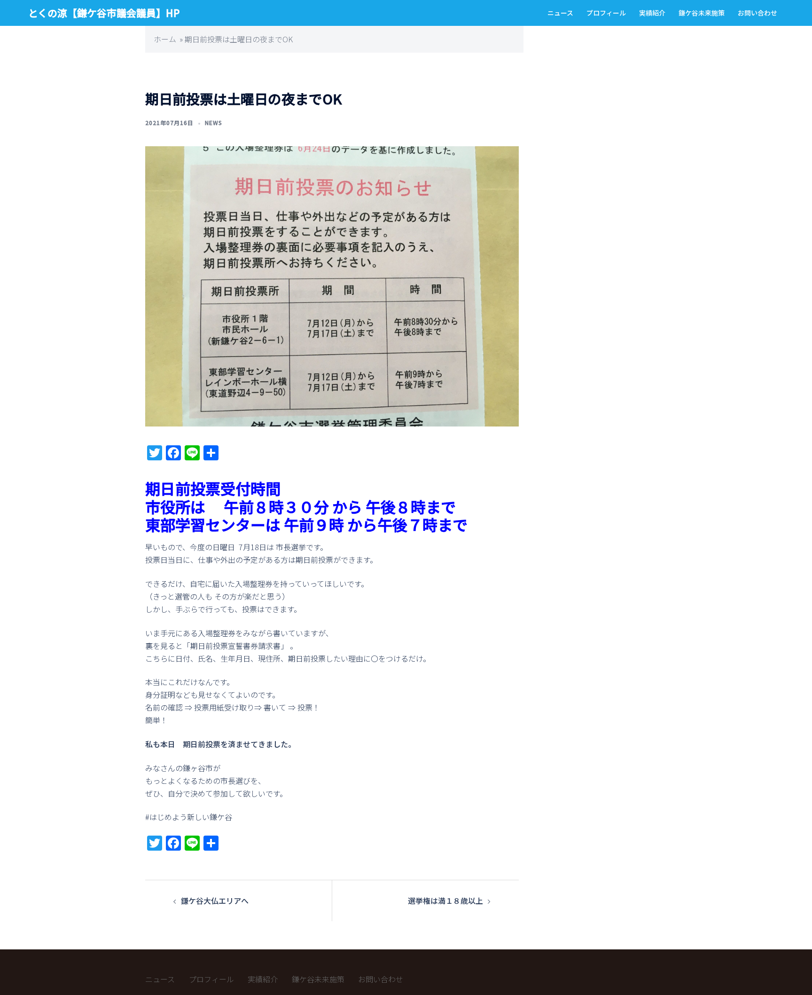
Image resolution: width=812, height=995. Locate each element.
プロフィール (606, 12)
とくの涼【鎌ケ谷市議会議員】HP (104, 13)
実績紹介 (652, 12)
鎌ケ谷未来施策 (702, 12)
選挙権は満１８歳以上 (445, 900)
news (213, 122)
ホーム (165, 39)
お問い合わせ (757, 12)
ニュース (560, 12)
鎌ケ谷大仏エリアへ (215, 900)
